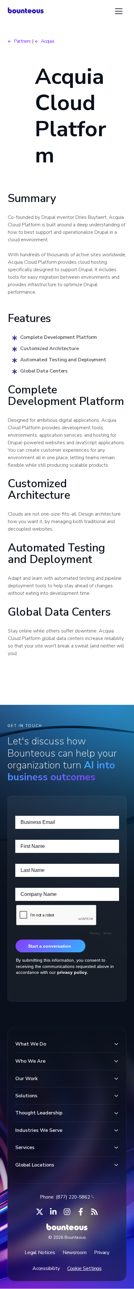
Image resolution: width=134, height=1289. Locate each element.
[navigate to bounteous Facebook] (80, 1211)
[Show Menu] (118, 11)
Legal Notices (40, 1252)
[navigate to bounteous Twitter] (39, 1211)
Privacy (101, 1252)
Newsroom (75, 1252)
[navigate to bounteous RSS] (94, 1211)
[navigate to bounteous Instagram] (67, 1211)
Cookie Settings (84, 1268)
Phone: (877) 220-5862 (65, 1197)
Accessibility (46, 1268)
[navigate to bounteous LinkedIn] (53, 1211)
